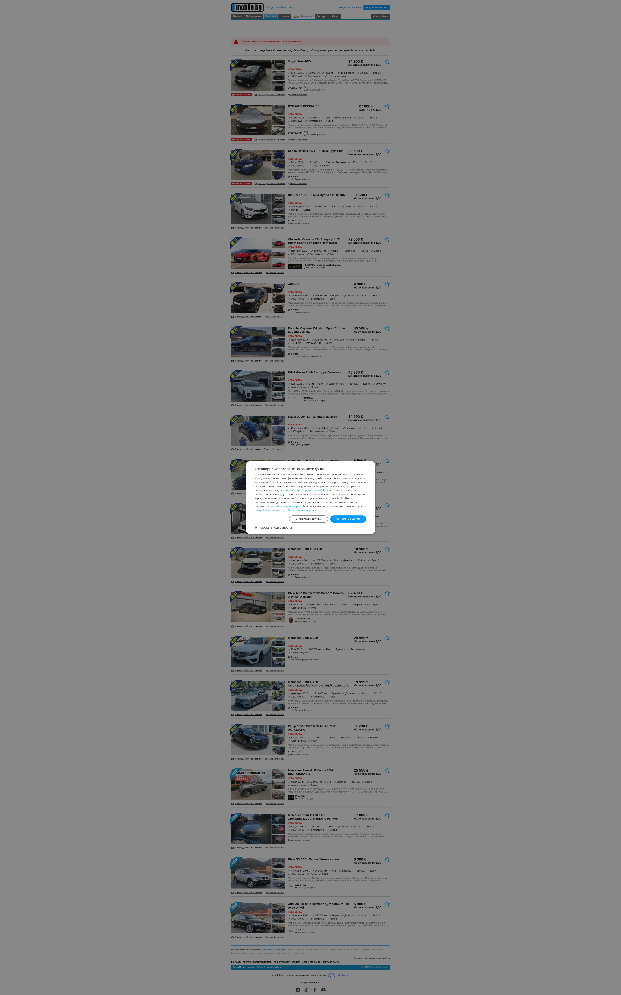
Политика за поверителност (304, 510)
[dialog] (310, 497)
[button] (273, 527)
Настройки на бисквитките (271, 510)
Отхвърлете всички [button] (308, 518)
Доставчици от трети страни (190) (306, 490)
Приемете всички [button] (348, 518)
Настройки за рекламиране (286, 506)
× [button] (370, 464)
